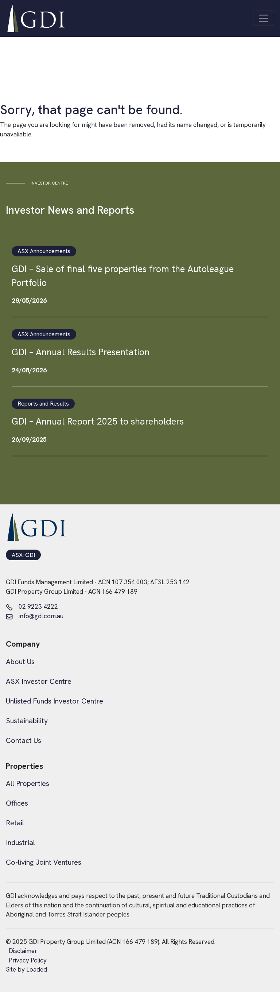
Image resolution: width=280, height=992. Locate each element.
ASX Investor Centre (38, 681)
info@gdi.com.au (41, 616)
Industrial (20, 842)
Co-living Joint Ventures (43, 862)
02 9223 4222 (38, 606)
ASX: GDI (23, 555)
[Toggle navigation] (263, 18)
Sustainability (27, 720)
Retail (15, 823)
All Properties (27, 783)
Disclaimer (23, 951)
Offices (17, 803)
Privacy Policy (28, 960)
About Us (20, 661)
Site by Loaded (26, 969)
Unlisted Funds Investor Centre (54, 701)
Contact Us (23, 740)
